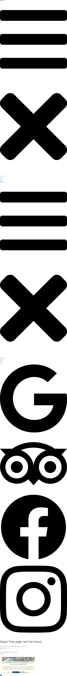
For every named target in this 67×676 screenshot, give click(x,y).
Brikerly (5, 653)
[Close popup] (1, 675)
